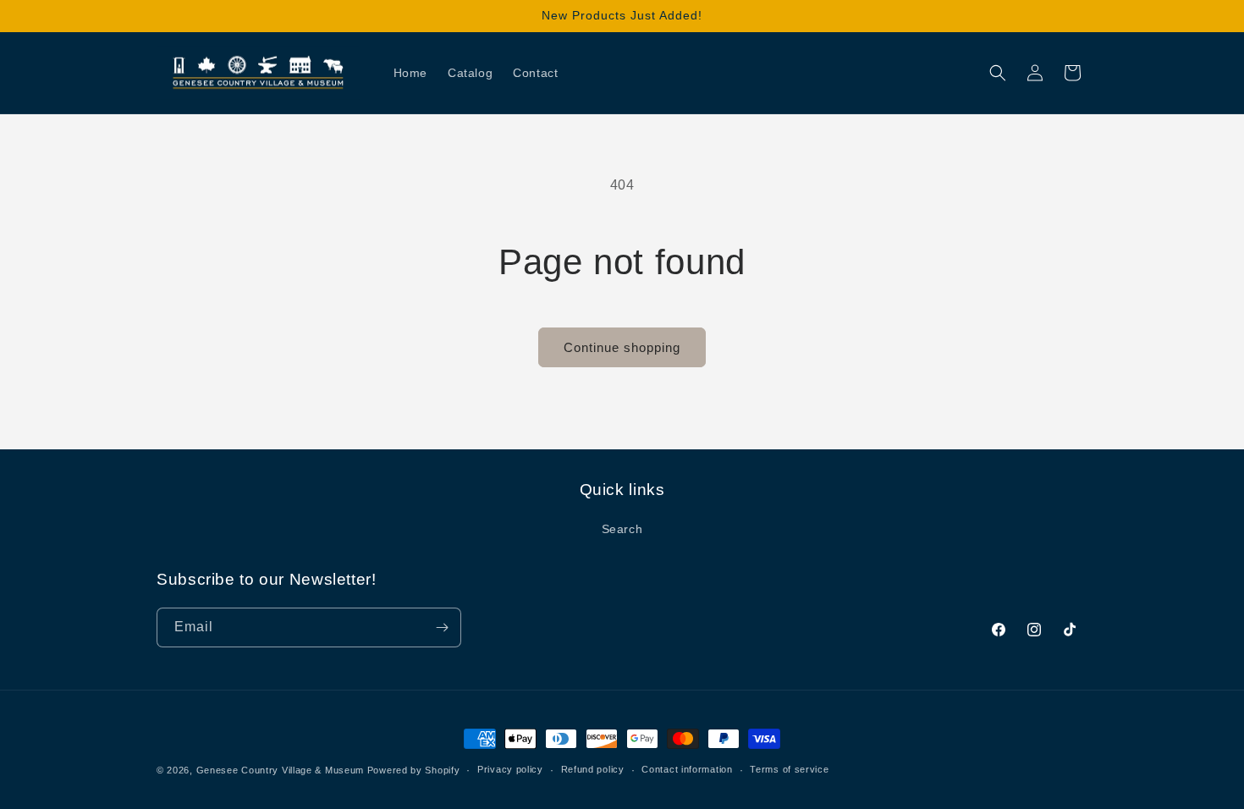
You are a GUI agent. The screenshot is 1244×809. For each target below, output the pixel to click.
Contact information (686, 769)
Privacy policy (510, 769)
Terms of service (789, 769)
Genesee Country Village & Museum (280, 770)
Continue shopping (622, 347)
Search (622, 529)
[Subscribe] (441, 627)
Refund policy (593, 769)
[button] (997, 72)
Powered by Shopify (413, 770)
